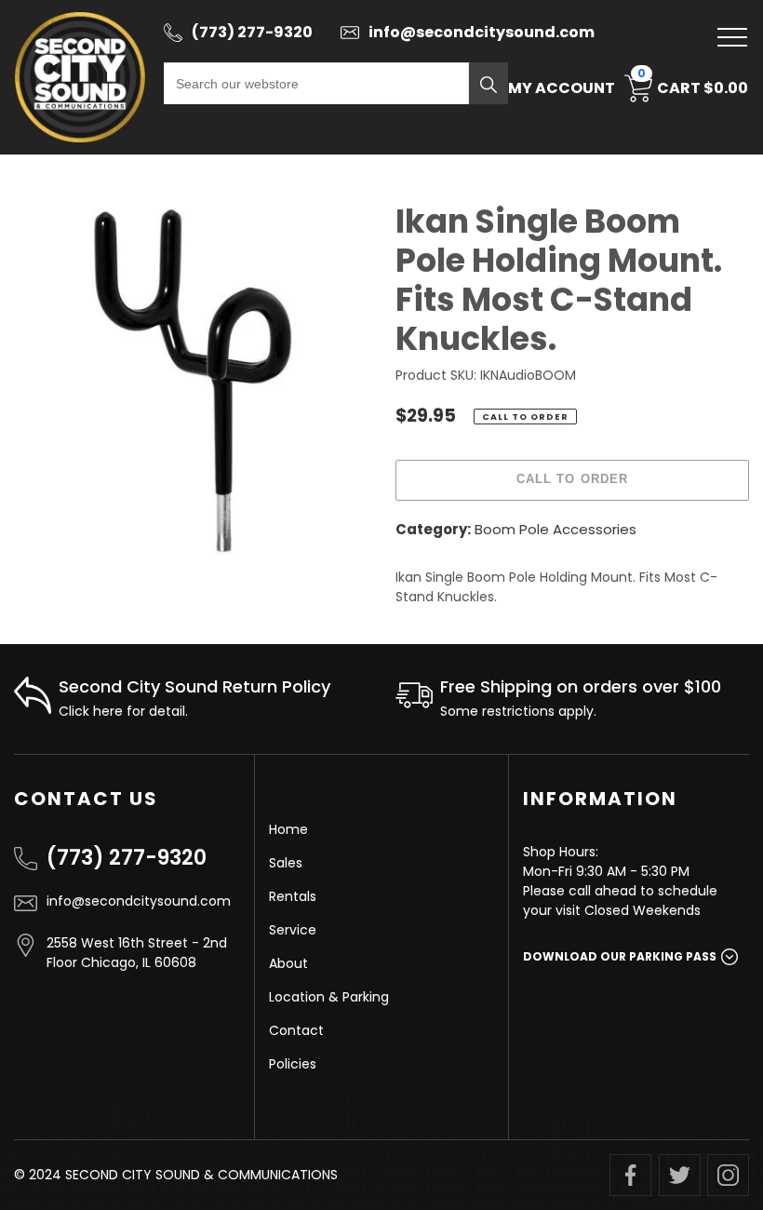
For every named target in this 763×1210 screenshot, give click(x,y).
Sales (285, 863)
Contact (296, 1030)
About (288, 963)
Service (292, 930)
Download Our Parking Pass (619, 956)
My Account (561, 88)
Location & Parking (329, 997)
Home (288, 829)
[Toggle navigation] (732, 37)
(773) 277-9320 (127, 857)
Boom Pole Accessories (555, 529)
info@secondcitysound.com (139, 901)
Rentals (292, 896)
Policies (292, 1064)
